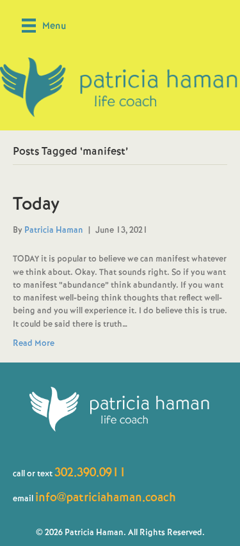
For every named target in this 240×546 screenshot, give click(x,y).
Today (36, 203)
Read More (33, 343)
